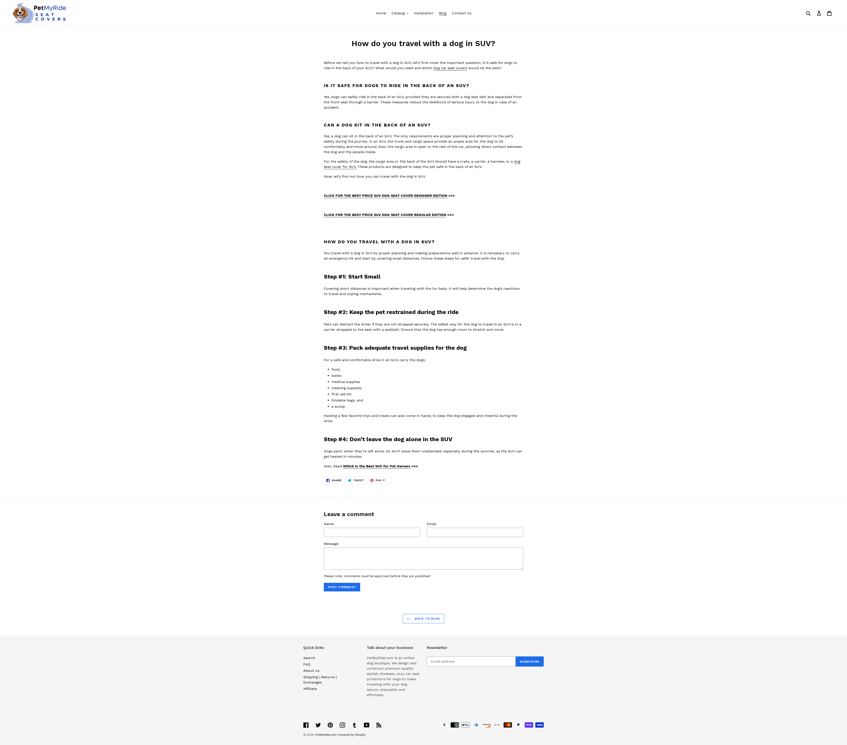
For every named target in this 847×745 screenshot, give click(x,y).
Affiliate (310, 689)
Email (431, 524)
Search (309, 658)
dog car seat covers (450, 68)
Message (331, 544)
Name (329, 524)
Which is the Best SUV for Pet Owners (376, 466)
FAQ (306, 664)
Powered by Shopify (351, 734)
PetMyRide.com (326, 734)
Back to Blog (427, 618)
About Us (311, 671)
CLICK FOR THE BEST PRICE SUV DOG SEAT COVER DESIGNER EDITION (385, 195)
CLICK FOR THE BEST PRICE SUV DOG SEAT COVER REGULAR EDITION (385, 215)
